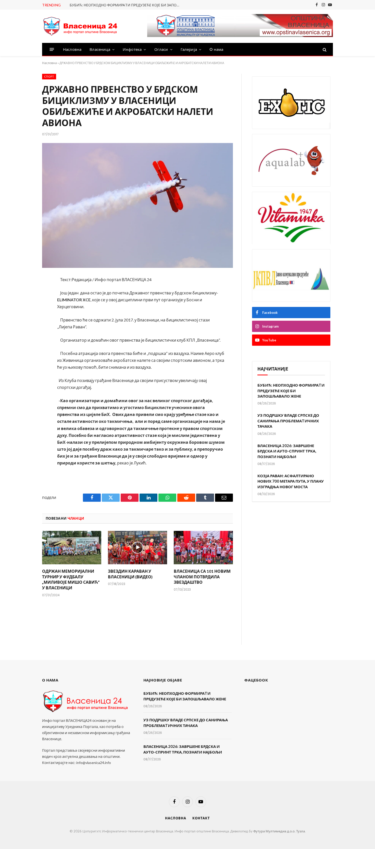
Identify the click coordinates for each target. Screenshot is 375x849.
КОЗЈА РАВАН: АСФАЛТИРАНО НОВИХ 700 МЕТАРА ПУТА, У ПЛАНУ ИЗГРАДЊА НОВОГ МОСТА (290, 481)
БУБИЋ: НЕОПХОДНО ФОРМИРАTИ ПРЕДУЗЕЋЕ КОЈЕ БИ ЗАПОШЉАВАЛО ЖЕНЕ (127, 5)
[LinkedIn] (25, 321)
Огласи (161, 49)
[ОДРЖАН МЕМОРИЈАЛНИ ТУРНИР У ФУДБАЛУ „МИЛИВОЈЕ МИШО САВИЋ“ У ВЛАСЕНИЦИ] (71, 547)
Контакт (201, 818)
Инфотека (132, 49)
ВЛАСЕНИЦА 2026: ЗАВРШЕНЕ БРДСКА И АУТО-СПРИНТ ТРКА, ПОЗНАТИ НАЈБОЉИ (286, 451)
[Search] (324, 49)
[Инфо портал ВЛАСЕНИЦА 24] (80, 26)
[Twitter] (25, 307)
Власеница (100, 49)
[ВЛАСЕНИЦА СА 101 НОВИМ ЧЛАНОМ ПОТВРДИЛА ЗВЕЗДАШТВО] (203, 547)
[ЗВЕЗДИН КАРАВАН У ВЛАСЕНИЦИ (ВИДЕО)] (137, 547)
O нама (216, 49)
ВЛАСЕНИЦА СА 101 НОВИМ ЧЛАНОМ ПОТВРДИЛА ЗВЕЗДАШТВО (202, 577)
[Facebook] (25, 294)
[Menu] (52, 49)
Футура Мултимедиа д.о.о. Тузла (279, 831)
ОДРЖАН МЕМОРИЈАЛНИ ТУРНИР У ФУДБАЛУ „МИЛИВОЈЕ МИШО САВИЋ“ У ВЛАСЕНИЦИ (70, 579)
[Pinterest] (25, 334)
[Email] (25, 348)
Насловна (72, 49)
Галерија (189, 49)
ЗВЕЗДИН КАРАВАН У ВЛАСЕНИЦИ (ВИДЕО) (130, 574)
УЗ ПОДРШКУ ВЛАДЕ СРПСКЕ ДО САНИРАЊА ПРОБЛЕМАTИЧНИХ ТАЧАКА (288, 420)
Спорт (49, 77)
